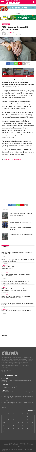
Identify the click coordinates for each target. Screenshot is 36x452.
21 (22, 425)
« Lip (2, 434)
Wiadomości (7, 444)
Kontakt (19, 446)
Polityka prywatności (27, 444)
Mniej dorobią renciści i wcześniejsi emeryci (21, 234)
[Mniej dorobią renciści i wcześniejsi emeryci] (5, 236)
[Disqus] (18, 183)
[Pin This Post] (20, 63)
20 (18, 425)
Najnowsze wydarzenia (10, 376)
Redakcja (10, 32)
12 (13, 422)
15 (27, 422)
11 (8, 422)
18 (8, 425)
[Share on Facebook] (8, 63)
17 (4, 425)
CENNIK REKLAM (16, 444)
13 (18, 422)
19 (13, 425)
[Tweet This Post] (12, 63)
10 (4, 422)
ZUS (19, 159)
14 (22, 422)
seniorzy (15, 159)
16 (32, 422)
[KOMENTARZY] (28, 63)
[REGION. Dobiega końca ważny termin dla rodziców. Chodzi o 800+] (5, 215)
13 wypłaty (8, 159)
